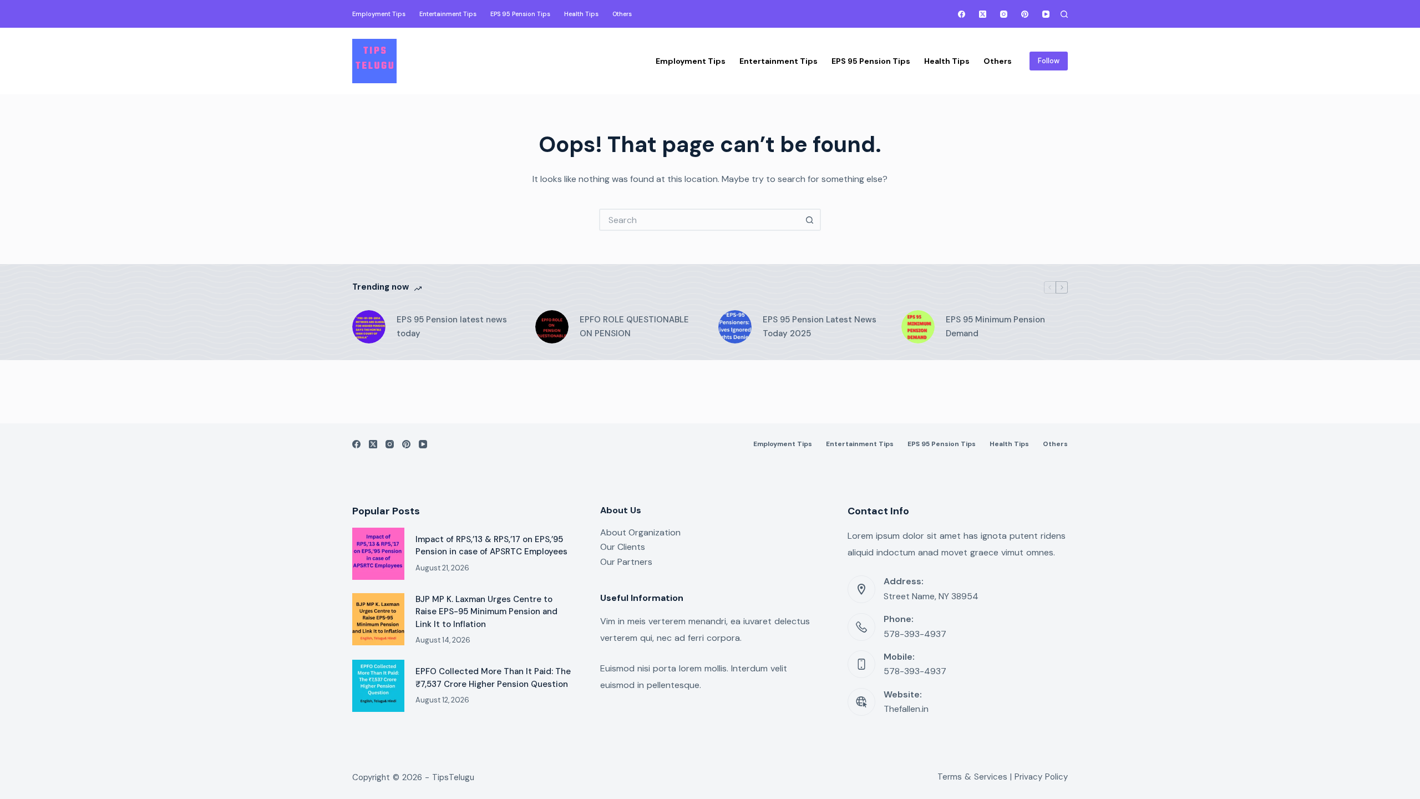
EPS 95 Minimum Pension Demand (995, 326)
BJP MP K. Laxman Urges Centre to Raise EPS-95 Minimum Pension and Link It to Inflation (486, 612)
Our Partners (626, 562)
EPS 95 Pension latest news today (452, 326)
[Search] (1064, 14)
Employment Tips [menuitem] (378, 14)
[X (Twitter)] (982, 14)
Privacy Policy (1041, 776)
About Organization (640, 532)
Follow (1048, 60)
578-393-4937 (915, 634)
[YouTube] (1045, 14)
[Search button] (810, 220)
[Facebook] (961, 14)
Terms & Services (972, 776)
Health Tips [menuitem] (581, 14)
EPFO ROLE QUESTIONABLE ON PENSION (634, 326)
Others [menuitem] (622, 14)
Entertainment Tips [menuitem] (447, 14)
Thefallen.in (906, 709)
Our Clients (622, 547)
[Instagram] (1003, 14)
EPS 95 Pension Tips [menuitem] (520, 14)
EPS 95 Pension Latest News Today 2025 (819, 326)
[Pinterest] (1024, 14)
